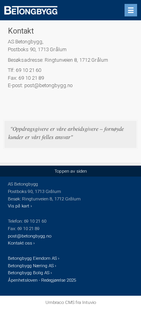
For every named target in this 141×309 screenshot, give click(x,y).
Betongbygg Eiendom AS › (34, 258)
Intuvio (89, 302)
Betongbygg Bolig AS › (30, 272)
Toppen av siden (70, 171)
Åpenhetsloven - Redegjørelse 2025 (42, 280)
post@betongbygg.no (29, 236)
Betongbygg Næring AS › (32, 265)
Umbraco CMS (59, 302)
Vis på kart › (20, 206)
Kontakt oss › (21, 243)
